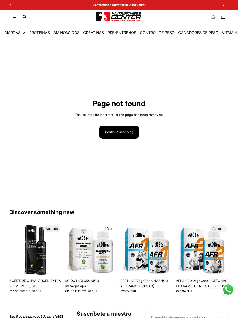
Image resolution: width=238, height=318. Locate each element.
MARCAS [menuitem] (12, 32)
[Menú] (14, 16)
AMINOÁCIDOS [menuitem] (66, 32)
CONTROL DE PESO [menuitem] (157, 32)
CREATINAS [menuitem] (93, 32)
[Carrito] (223, 17)
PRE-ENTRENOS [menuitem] (122, 32)
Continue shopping (119, 132)
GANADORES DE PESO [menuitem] (198, 32)
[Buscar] (25, 17)
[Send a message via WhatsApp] (228, 289)
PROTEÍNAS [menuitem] (39, 32)
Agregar (114, 269)
